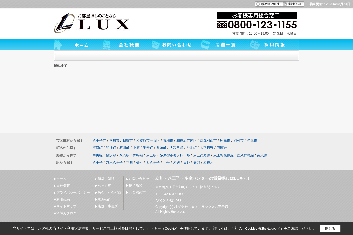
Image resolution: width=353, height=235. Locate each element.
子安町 (148, 148)
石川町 (124, 148)
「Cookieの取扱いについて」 (262, 228)
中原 (136, 148)
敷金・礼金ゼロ (109, 192)
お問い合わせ (139, 179)
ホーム (61, 179)
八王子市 (99, 140)
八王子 (98, 162)
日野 (186, 162)
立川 (129, 162)
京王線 (151, 155)
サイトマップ (66, 206)
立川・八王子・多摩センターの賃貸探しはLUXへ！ (203, 178)
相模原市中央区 (148, 140)
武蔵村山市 (208, 140)
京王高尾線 (201, 155)
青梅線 (138, 155)
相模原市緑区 (187, 140)
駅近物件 (104, 199)
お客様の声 (137, 192)
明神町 (111, 148)
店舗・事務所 (108, 206)
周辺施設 (135, 186)
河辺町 (98, 148)
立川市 (114, 140)
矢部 (196, 162)
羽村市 (239, 140)
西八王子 (153, 162)
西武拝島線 (245, 155)
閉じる (330, 228)
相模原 (208, 162)
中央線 (98, 155)
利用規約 (63, 199)
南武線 (262, 155)
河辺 (176, 162)
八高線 (124, 155)
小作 (166, 162)
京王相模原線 (223, 155)
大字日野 (206, 148)
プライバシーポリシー (73, 192)
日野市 (128, 140)
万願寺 (222, 148)
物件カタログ (66, 213)
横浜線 (111, 155)
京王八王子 (114, 162)
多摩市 (252, 140)
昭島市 (225, 140)
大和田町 (176, 148)
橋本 (139, 162)
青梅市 (168, 140)
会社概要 (63, 186)
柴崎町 (161, 148)
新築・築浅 (106, 179)
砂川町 (192, 148)
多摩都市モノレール (175, 155)
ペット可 (104, 186)
